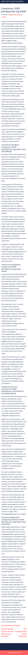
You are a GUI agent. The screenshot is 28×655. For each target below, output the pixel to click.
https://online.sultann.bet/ (10, 625)
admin (3, 17)
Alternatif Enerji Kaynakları (12, 1)
